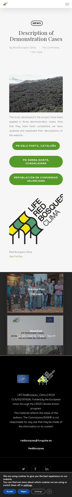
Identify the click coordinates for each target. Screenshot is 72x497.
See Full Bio (16, 256)
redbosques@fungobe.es (36, 440)
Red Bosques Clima (24, 47)
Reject (23, 491)
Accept (10, 491)
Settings (38, 491)
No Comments (51, 47)
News (37, 23)
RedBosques (36, 448)
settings (27, 485)
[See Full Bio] (24, 256)
